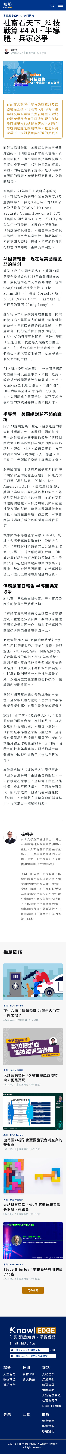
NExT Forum (16, 1005)
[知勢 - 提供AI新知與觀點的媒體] (33, 1332)
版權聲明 (48, 1426)
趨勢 (7, 1367)
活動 (26, 1414)
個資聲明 (48, 1421)
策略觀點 (48, 1390)
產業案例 (48, 1379)
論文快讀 (29, 1379)
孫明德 (14, 49)
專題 (7, 1414)
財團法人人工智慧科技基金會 (32, 1355)
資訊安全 (9, 1384)
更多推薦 (33, 1290)
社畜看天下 (15, 15)
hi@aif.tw (28, 1343)
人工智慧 (9, 1374)
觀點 (46, 1367)
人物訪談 (48, 1374)
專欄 (5, 15)
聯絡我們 (48, 1431)
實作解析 (29, 1374)
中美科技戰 (28, 15)
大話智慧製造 (17, 1070)
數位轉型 (9, 1379)
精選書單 (48, 1384)
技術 (26, 1367)
